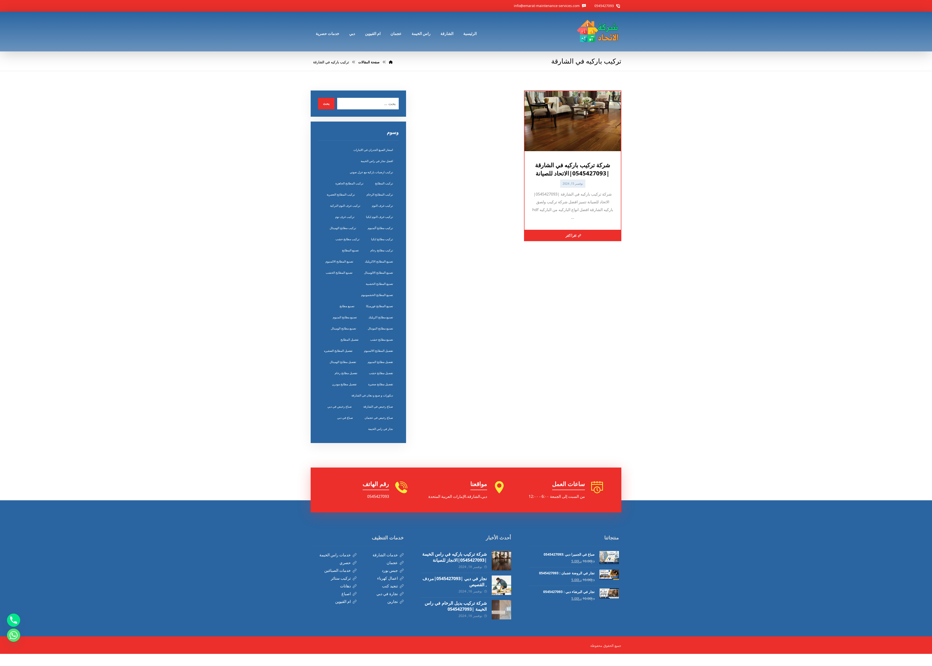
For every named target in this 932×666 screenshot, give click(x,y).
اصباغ (346, 593)
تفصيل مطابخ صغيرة (380, 384)
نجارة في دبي (387, 593)
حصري (345, 562)
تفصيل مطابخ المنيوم (380, 362)
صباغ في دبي (345, 418)
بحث (326, 103)
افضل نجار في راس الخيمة (377, 161)
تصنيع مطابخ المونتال (380, 328)
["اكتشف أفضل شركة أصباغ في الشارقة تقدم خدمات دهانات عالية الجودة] (598, 31)
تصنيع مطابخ (347, 306)
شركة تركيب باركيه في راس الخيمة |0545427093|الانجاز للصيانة (454, 557)
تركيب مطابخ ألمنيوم (380, 228)
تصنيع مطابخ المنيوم (345, 317)
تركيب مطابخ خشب (347, 239)
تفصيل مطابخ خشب (381, 373)
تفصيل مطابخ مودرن (344, 384)
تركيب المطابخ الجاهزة (349, 183)
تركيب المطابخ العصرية (341, 194)
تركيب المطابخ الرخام (379, 194)
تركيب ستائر (341, 578)
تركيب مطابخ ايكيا (382, 239)
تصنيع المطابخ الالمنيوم (339, 261)
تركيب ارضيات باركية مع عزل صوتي (371, 172)
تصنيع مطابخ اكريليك (380, 317)
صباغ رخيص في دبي (339, 406)
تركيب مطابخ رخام (381, 250)
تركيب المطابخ (384, 183)
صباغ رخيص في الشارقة (378, 406)
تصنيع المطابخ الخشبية (379, 284)
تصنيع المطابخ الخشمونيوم (377, 295)
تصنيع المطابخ (350, 250)
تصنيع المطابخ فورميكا (379, 306)
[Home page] (391, 62)
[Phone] (13, 620)
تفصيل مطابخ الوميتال (343, 362)
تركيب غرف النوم (382, 206)
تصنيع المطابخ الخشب (339, 273)
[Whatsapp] (13, 635)
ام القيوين (343, 601)
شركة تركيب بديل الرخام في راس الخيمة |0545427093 (456, 606)
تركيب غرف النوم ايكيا (379, 217)
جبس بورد (390, 570)
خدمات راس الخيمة (335, 555)
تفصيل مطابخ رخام (346, 373)
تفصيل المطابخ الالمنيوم (378, 351)
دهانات (345, 586)
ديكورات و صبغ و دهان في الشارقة (372, 395)
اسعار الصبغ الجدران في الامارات (373, 150)
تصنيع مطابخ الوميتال (343, 328)
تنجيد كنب (390, 586)
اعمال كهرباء (387, 578)
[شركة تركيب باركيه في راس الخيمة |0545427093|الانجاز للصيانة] (501, 560)
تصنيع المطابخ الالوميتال (378, 273)
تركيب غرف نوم (344, 217)
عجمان (392, 562)
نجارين (392, 601)
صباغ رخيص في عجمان (379, 418)
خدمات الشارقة (385, 555)
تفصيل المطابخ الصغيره (338, 351)
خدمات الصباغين (337, 570)
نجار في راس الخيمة (380, 429)
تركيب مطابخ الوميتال (343, 228)
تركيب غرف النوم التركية (345, 206)
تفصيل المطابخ (349, 339)
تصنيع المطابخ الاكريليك (379, 261)
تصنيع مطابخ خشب (381, 339)
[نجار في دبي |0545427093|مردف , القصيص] (501, 585)
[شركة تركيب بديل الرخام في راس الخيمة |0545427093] (501, 609)
